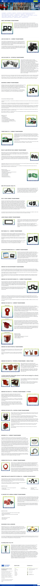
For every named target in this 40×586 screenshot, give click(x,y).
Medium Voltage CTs (24, 15)
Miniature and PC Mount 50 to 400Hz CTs (7, 17)
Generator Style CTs (26, 16)
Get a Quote (35, 1)
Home (15, 568)
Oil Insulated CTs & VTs (25, 17)
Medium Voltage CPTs (15, 16)
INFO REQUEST (17, 1)
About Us (21, 1)
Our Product (16, 569)
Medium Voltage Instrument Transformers (7, 15)
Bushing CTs (20, 16)
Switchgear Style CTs (17, 15)
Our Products (12, 1)
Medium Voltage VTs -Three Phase (32, 15)
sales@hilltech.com (31, 574)
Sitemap (16, 575)
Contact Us (26, 1)
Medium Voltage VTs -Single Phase (6, 16)
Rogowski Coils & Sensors (17, 17)
